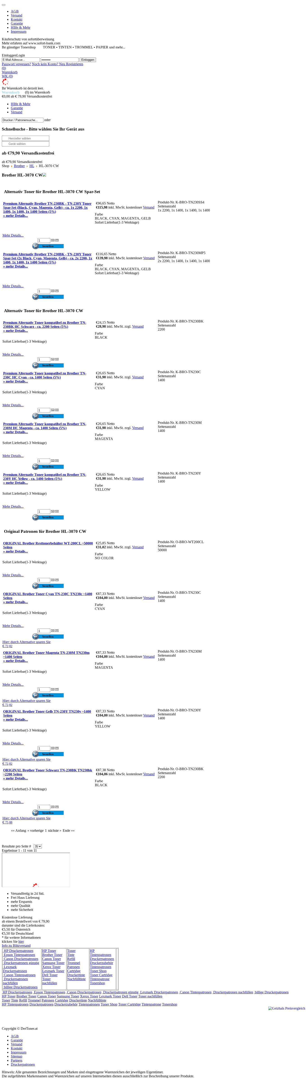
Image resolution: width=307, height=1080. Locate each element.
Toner (71, 951)
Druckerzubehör (101, 963)
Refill (71, 959)
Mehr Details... (13, 235)
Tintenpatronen (100, 967)
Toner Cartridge (101, 975)
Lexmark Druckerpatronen (15, 969)
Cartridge (73, 971)
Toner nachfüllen (49, 981)
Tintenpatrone (99, 979)
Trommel (73, 963)
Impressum (18, 1052)
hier (21, 941)
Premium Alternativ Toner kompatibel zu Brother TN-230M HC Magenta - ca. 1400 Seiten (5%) (44, 426)
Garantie (17, 1040)
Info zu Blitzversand (16, 945)
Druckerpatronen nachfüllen (15, 981)
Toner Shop (98, 971)
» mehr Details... (15, 216)
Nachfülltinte (76, 979)
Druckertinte (76, 975)
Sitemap (16, 1056)
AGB (15, 1036)
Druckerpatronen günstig (21, 963)
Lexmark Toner (53, 971)
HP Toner (49, 951)
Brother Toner (52, 955)
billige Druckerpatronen (20, 987)
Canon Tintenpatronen (19, 975)
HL (31, 166)
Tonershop (97, 983)
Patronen (73, 967)
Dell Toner (50, 975)
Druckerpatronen (102, 959)
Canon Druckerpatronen (20, 959)
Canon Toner (51, 959)
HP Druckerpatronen (18, 951)
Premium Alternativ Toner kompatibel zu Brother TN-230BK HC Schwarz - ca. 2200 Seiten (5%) (44, 325)
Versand (148, 207)
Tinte (70, 955)
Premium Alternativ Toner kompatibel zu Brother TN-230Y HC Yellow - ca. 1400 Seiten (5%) (44, 477)
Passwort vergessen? (16, 64)
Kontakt (16, 1048)
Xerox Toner (51, 967)
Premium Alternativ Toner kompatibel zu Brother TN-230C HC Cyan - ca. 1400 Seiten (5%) (44, 375)
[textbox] (22, 120)
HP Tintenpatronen (100, 953)
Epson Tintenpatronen (19, 955)
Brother (19, 166)
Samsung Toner (53, 963)
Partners (16, 1060)
